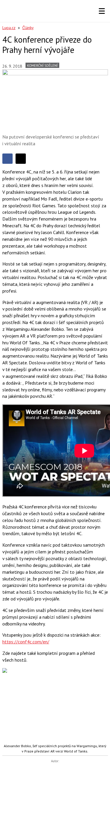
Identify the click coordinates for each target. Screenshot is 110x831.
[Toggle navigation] (102, 11)
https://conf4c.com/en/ (25, 642)
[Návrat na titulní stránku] (21, 11)
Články (28, 27)
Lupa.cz (9, 27)
